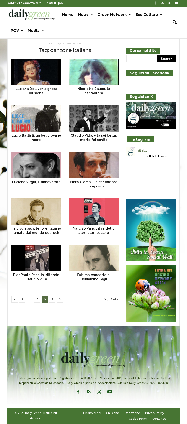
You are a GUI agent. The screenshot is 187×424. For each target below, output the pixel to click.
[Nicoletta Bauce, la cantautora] (94, 72)
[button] (173, 23)
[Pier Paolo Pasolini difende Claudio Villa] (36, 258)
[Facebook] (155, 3)
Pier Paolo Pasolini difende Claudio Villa (36, 277)
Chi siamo (113, 413)
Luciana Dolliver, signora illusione (36, 91)
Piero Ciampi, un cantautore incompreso (93, 184)
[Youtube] (176, 3)
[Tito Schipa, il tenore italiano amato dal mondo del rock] (36, 211)
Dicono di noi (92, 413)
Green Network (112, 14)
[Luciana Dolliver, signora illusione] (36, 72)
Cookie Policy (138, 418)
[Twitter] (169, 3)
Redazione (132, 413)
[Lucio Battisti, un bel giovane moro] (36, 118)
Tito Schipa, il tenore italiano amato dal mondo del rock (36, 230)
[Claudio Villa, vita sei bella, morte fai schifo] (94, 118)
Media (34, 30)
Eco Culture (146, 14)
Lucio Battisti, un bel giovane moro (36, 137)
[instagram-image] (134, 170)
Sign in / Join (55, 3)
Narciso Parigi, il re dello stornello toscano (94, 230)
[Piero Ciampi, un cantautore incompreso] (94, 165)
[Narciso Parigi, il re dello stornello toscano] (94, 211)
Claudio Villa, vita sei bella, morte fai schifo (94, 137)
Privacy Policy (154, 413)
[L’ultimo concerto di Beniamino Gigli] (94, 258)
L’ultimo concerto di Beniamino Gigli (94, 277)
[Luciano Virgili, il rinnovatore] (36, 165)
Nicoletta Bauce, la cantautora (94, 91)
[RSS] (162, 3)
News (83, 14)
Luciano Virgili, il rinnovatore (36, 182)
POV (15, 30)
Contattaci (159, 418)
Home (67, 14)
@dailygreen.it (143, 151)
